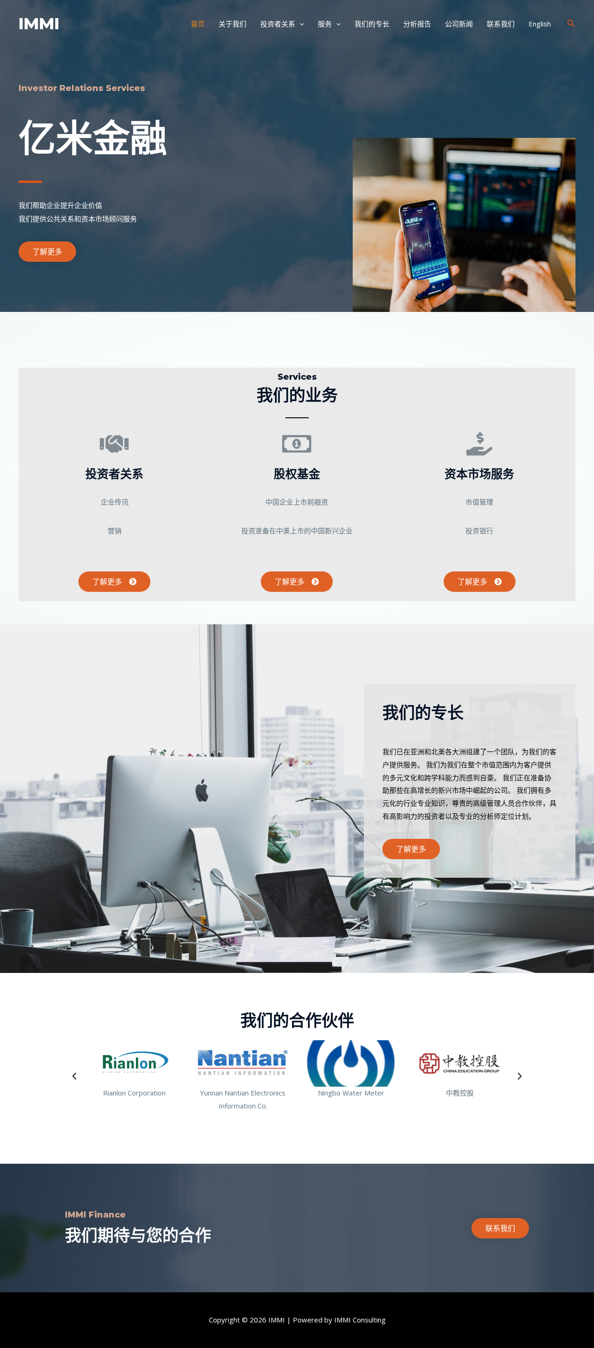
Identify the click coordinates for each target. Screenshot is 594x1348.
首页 (198, 23)
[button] (47, 251)
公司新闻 (459, 23)
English (540, 23)
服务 (325, 23)
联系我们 (501, 23)
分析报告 (417, 23)
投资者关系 (277, 23)
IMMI (39, 23)
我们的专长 (372, 23)
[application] (299, 23)
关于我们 (232, 23)
